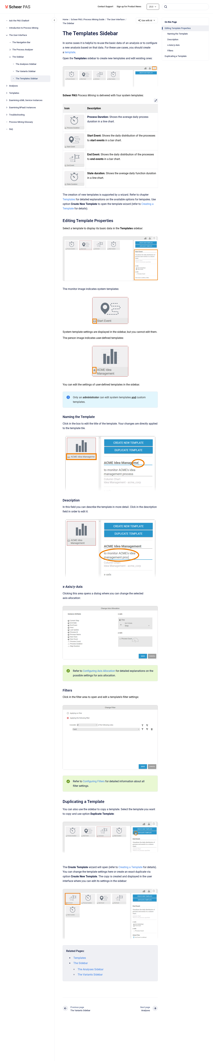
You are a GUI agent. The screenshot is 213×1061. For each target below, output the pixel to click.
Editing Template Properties (178, 28)
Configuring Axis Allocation (99, 670)
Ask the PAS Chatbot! (19, 21)
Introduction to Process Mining (23, 28)
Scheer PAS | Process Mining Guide (87, 19)
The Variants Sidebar (26, 71)
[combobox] (185, 7)
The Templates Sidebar (27, 78)
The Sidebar (18, 57)
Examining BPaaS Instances (22, 107)
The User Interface (18, 35)
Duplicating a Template (176, 56)
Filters (170, 50)
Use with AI (146, 20)
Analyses (13, 86)
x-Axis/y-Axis (173, 45)
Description (172, 39)
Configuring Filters (94, 781)
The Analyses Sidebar (26, 64)
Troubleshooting (17, 115)
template (70, 52)
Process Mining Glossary (21, 122)
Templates (14, 93)
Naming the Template (177, 33)
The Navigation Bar (21, 42)
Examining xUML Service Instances (25, 100)
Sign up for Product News (129, 6)
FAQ (11, 129)
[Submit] (165, 6)
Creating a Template (130, 867)
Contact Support (105, 6)
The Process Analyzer (22, 49)
